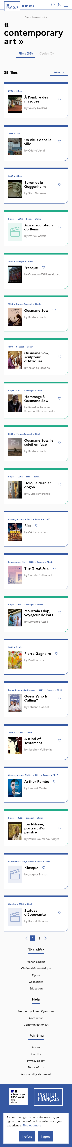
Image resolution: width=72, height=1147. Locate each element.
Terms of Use (36, 1067)
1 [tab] (32, 938)
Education (36, 988)
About (36, 1047)
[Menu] (66, 5)
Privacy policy (36, 1060)
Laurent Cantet (38, 788)
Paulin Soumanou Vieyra (43, 838)
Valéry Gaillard (37, 108)
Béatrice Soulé (37, 317)
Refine (57, 72)
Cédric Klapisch (38, 532)
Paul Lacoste (36, 660)
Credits (36, 1054)
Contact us (36, 1018)
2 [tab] (39, 938)
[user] (59, 5)
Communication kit (36, 1024)
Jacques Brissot (38, 874)
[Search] (53, 5)
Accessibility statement (36, 1074)
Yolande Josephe (39, 367)
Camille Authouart (40, 575)
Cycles (36, 975)
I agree (45, 1136)
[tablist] (36, 54)
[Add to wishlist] (59, 99)
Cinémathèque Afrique (36, 968)
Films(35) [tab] (25, 53)
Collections (36, 981)
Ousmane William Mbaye (44, 274)
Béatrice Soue (37, 407)
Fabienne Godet (38, 707)
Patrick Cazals (37, 235)
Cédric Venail (36, 150)
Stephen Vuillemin (40, 749)
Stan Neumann (38, 193)
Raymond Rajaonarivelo (39, 411)
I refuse (27, 1136)
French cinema (36, 961)
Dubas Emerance (39, 493)
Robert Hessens (38, 921)
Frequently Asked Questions (36, 1011)
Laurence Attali (38, 621)
